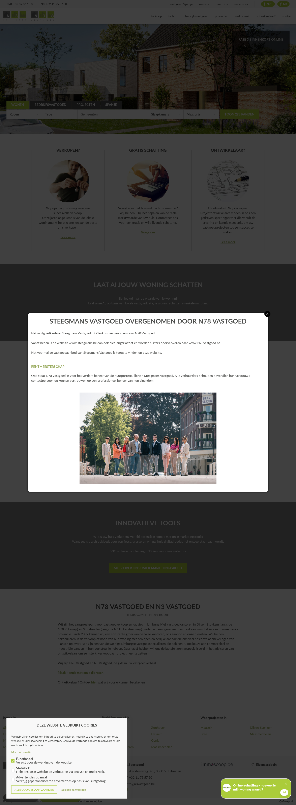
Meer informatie (21, 752)
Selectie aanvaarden (73, 789)
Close (267, 314)
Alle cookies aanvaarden (34, 789)
